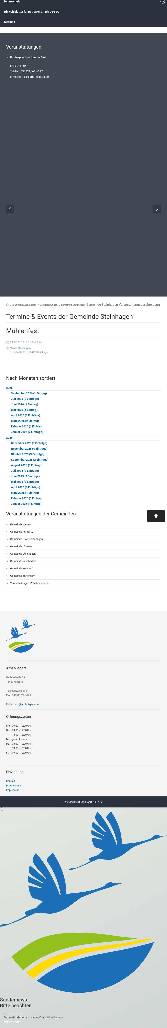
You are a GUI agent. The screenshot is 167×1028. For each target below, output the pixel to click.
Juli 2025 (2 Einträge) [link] (25, 470)
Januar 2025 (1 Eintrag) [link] (26, 503)
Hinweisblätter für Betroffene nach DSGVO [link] (31, 11)
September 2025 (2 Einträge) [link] (29, 459)
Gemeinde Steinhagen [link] (73, 304)
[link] (21, 651)
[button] (156, 516)
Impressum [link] (12, 790)
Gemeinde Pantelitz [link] (21, 531)
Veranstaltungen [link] (49, 304)
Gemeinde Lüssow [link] (21, 546)
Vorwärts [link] (157, 209)
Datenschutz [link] (13, 785)
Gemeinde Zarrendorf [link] (22, 575)
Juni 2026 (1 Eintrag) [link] (24, 404)
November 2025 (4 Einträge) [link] (29, 448)
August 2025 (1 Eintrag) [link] (26, 465)
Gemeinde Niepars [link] (21, 524)
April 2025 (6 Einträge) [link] (25, 487)
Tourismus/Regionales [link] (24, 304)
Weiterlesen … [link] (26, 1022)
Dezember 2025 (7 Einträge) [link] (29, 443)
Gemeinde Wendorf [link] (21, 568)
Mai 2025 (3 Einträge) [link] (25, 481)
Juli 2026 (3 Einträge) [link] (25, 398)
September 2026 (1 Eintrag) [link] (29, 393)
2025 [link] (9, 437)
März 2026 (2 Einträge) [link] (26, 421)
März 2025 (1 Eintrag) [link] (25, 492)
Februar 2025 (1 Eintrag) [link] (27, 498)
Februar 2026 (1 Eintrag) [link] (27, 426)
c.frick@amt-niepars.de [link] (34, 76)
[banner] (83, 18)
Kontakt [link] (10, 781)
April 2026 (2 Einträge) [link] (25, 415)
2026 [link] (9, 387)
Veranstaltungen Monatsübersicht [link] (29, 583)
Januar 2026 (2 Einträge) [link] (27, 432)
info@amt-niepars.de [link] (26, 704)
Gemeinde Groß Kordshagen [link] (26, 539)
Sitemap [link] (9, 21)
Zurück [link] (10, 209)
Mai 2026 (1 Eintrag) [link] (24, 409)
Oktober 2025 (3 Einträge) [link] (27, 454)
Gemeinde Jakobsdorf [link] (23, 561)
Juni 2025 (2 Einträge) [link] (25, 476)
